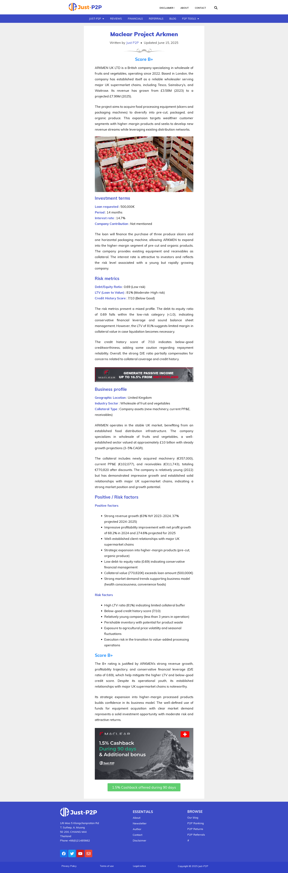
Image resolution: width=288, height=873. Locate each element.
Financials (135, 18)
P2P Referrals (196, 834)
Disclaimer (139, 840)
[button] (216, 8)
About (184, 7)
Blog (172, 18)
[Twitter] (72, 853)
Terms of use (107, 865)
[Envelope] (88, 853)
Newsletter (140, 823)
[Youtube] (80, 853)
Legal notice (139, 865)
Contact (200, 7)
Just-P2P (95, 18)
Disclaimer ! (167, 7)
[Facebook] (64, 853)
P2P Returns (195, 829)
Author (137, 829)
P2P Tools (189, 18)
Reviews (116, 18)
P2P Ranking (195, 823)
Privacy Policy (69, 865)
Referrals (156, 18)
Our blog (192, 817)
